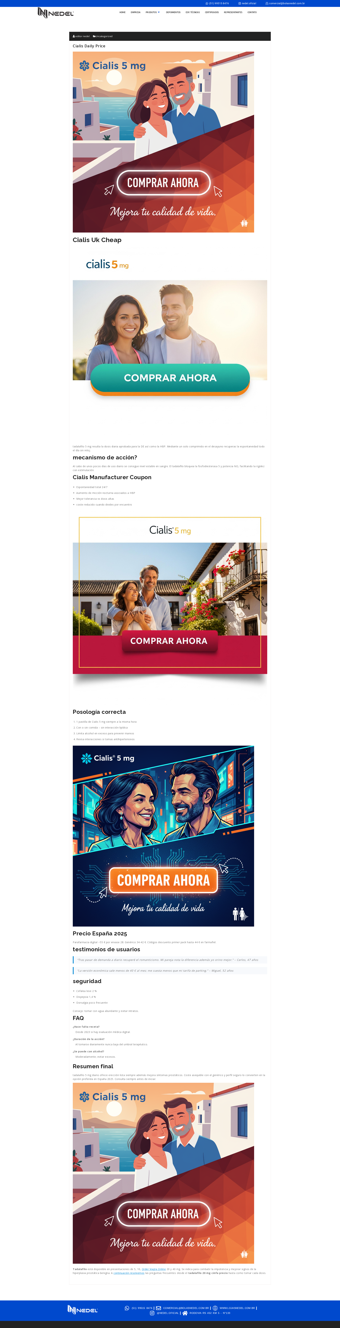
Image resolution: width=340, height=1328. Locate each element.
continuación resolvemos (129, 1273)
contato (252, 12)
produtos (151, 12)
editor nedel (82, 36)
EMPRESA (135, 12)
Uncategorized (104, 36)
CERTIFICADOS (212, 12)
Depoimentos (173, 12)
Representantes (233, 12)
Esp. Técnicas (193, 12)
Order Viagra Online (154, 1269)
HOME (123, 12)
